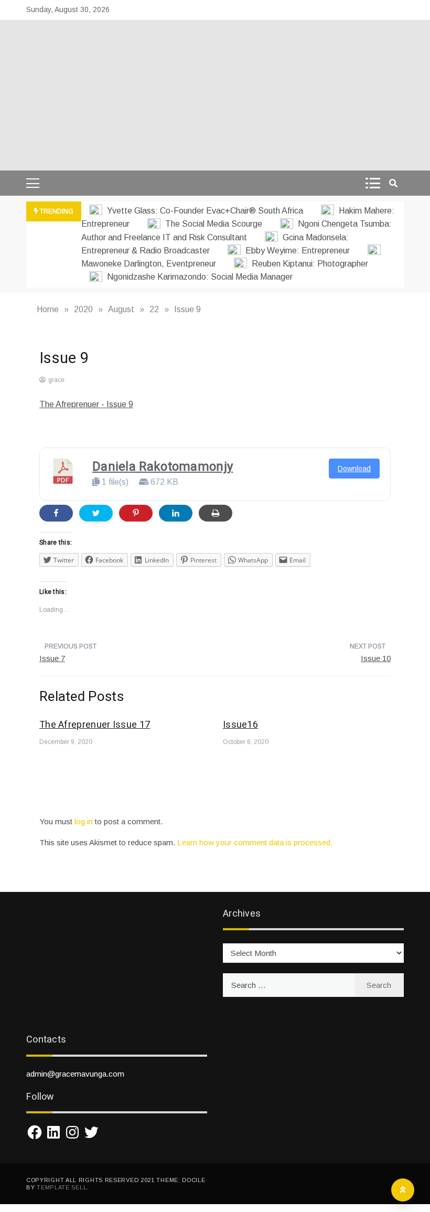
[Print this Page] (215, 513)
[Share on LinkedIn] (175, 513)
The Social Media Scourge (213, 223)
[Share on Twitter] (96, 513)
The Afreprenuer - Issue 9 (86, 404)
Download (354, 468)
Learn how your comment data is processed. (254, 842)
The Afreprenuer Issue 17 (94, 725)
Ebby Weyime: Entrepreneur (297, 250)
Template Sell (62, 1187)
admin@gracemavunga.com (75, 1073)
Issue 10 (376, 658)
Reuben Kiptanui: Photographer (309, 263)
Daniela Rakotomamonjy (162, 467)
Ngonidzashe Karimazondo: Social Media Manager (199, 276)
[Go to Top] (402, 1190)
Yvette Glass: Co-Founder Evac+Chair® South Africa (205, 210)
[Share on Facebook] (56, 513)
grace (56, 380)
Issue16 (240, 725)
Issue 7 (52, 658)
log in (83, 821)
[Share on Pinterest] (136, 513)
